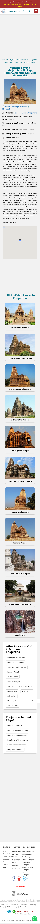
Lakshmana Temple (20, 328)
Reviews (24, 905)
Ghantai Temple (13, 682)
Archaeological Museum (20, 604)
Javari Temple (12, 677)
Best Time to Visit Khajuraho (18, 740)
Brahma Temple (13, 672)
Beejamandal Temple (15, 662)
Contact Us (14, 905)
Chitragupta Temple (20, 451)
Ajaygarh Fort (27, 691)
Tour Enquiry (14, 11)
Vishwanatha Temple (20, 420)
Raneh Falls (20, 635)
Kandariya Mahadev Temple (20, 358)
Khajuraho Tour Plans (15, 750)
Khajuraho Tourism (14, 725)
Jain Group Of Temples (20, 574)
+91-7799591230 (25, 911)
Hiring (15, 907)
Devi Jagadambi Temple (20, 389)
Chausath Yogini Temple (16, 667)
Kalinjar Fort (11, 696)
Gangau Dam (12, 706)
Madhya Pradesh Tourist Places (17, 60)
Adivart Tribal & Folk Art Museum (19, 686)
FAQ (8, 907)
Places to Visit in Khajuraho (13, 62)
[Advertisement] (20, 37)
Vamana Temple (20, 543)
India (4, 60)
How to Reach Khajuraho (16, 745)
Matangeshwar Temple (16, 657)
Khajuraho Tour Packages (17, 735)
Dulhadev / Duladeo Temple (20, 481)
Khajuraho (33, 60)
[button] (20, 241)
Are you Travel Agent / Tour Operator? (20, 2)
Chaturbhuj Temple (20, 512)
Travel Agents (25, 907)
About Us (4, 905)
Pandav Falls (12, 691)
